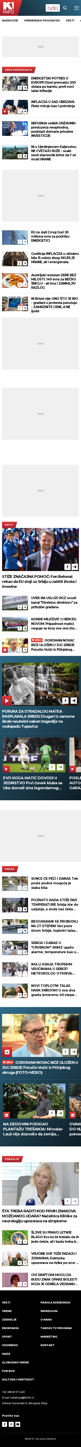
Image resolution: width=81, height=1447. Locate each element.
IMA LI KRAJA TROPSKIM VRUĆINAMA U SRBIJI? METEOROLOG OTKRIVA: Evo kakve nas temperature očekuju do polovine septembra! (54, 969)
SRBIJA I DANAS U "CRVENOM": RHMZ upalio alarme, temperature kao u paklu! (53, 947)
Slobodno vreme (15, 1362)
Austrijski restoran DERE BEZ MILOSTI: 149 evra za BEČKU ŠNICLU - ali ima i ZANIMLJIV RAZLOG (53, 281)
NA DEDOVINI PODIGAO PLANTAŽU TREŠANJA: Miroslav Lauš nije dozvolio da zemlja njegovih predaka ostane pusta (33, 1129)
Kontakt (47, 1345)
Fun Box (8, 1371)
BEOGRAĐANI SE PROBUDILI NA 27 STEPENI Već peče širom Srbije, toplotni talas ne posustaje (54, 926)
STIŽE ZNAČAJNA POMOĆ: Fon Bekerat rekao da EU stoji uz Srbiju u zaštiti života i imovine (39, 581)
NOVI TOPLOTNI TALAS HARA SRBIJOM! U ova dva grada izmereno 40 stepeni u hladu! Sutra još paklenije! (54, 990)
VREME (9, 869)
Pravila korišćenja (55, 1302)
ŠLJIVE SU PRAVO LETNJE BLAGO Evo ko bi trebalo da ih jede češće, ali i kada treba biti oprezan (55, 1237)
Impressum (49, 1311)
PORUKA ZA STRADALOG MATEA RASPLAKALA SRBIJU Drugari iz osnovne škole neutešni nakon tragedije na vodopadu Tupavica (38, 719)
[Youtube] (17, 1424)
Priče (6, 1353)
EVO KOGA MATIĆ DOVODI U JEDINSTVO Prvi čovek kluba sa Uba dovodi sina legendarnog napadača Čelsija (32, 783)
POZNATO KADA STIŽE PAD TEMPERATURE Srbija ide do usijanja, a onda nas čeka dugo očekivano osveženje (54, 905)
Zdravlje (12, 1159)
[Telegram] (25, 88)
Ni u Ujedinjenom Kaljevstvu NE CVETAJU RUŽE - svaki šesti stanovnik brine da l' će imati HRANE (53, 153)
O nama (46, 1319)
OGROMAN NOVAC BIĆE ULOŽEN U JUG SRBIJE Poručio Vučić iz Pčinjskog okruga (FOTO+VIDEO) (52, 645)
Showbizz (10, 1345)
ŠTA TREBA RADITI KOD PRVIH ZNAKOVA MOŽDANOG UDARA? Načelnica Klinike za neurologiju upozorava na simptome (39, 1216)
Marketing (48, 1336)
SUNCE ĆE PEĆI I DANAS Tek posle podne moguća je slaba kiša (54, 883)
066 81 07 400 (16, 1392)
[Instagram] (11, 1424)
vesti (70, 20)
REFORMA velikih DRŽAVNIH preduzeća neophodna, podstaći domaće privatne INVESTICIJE (53, 129)
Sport (7, 1336)
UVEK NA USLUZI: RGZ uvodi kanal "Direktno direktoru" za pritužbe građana (54, 602)
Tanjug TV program (56, 1328)
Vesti (9, 524)
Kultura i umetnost (18, 1379)
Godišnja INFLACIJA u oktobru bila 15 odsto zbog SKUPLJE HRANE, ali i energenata (55, 258)
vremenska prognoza (42, 20)
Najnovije (10, 20)
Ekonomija (10, 1328)
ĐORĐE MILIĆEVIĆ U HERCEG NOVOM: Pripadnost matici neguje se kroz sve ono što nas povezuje (53, 624)
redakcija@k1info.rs (22, 1397)
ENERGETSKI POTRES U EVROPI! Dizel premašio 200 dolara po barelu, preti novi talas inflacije (53, 84)
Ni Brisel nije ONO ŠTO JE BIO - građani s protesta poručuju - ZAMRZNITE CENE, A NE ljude (54, 305)
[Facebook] (20, 88)
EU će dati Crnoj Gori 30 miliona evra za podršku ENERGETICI (50, 236)
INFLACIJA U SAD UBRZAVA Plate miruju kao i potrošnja (53, 104)
